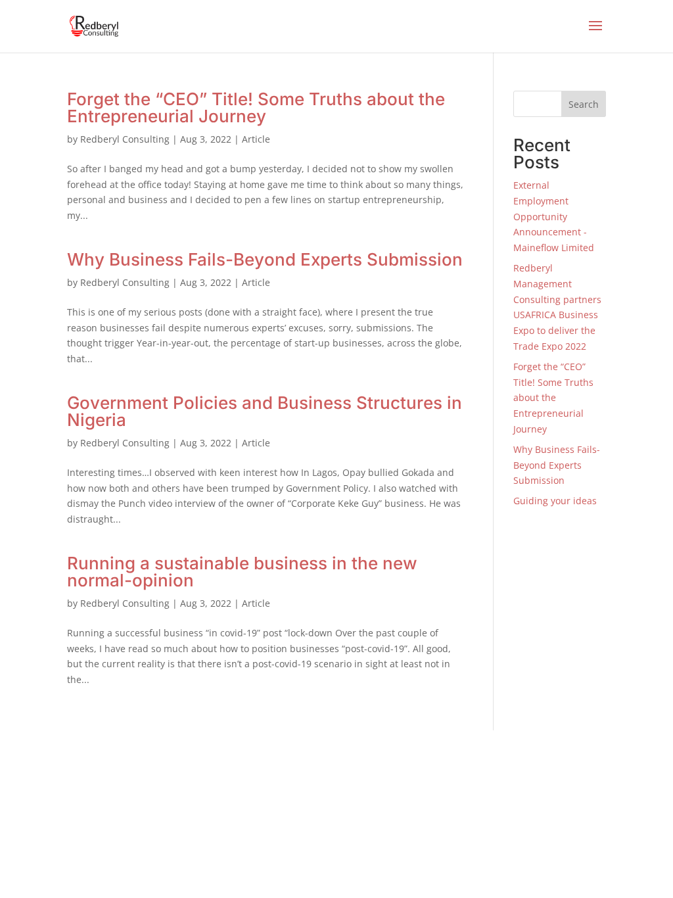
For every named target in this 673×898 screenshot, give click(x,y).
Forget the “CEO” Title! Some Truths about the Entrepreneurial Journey (256, 107)
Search (584, 104)
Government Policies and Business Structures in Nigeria (264, 411)
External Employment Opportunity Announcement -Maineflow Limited (553, 216)
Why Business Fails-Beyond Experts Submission (265, 259)
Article (256, 139)
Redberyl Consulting (125, 139)
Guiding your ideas (555, 500)
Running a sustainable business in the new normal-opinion (242, 571)
